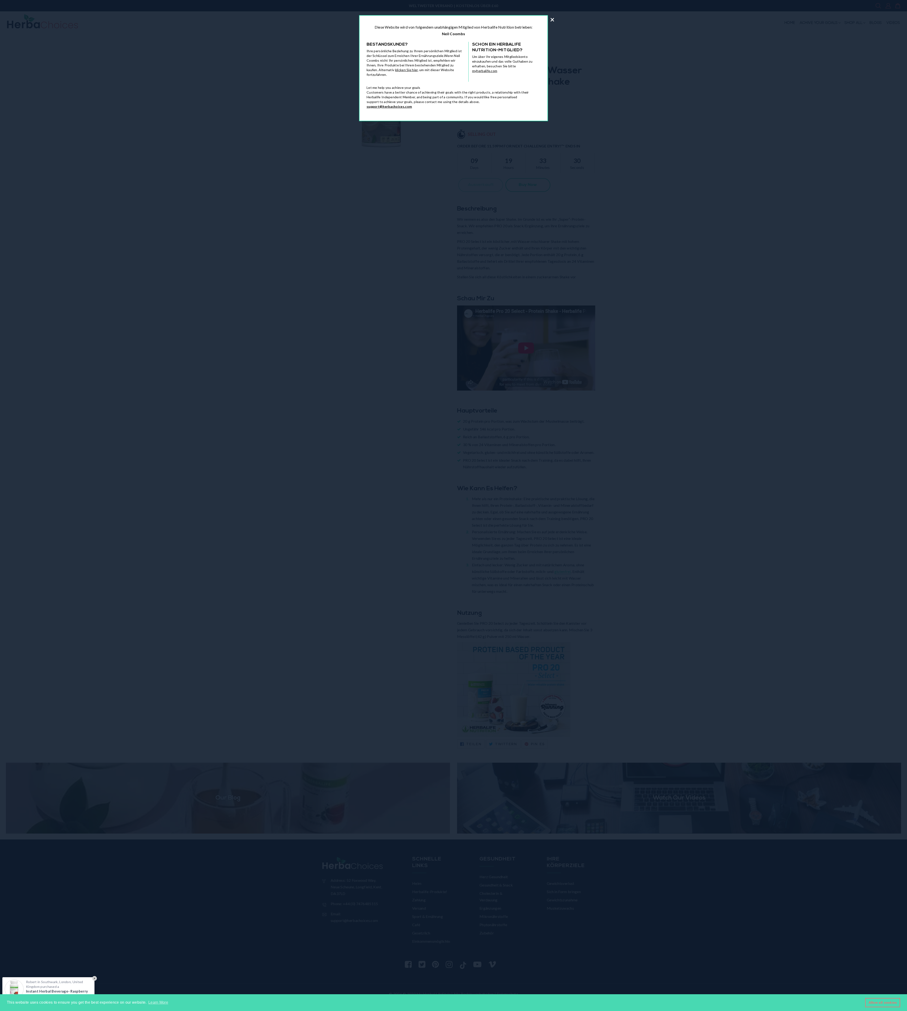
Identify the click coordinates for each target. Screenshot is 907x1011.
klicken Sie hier (406, 70)
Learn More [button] (158, 1002)
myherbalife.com (484, 71)
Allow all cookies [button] (882, 1002)
